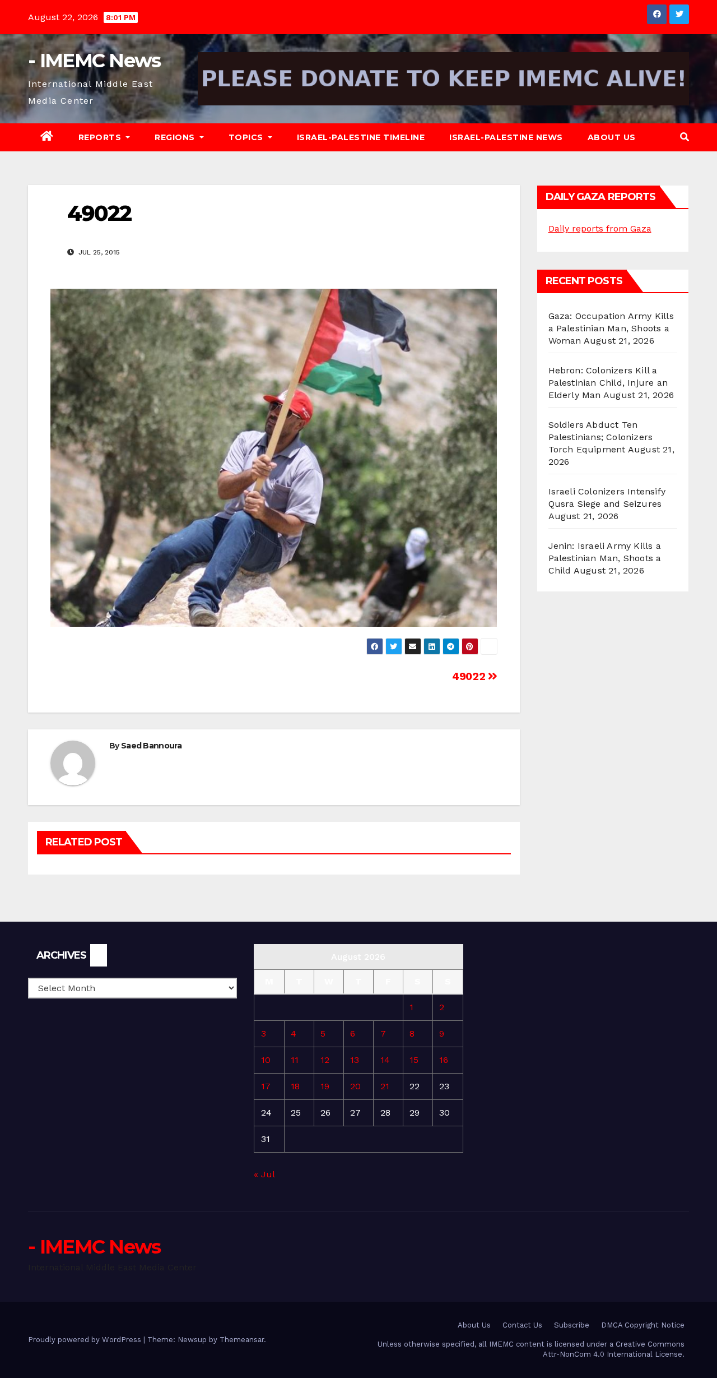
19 (324, 1086)
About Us (612, 137)
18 (295, 1086)
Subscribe (571, 1325)
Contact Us (522, 1325)
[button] (684, 137)
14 (385, 1060)
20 (355, 1086)
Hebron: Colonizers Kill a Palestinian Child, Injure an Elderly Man (608, 382)
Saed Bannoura (151, 746)
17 (266, 1086)
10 (266, 1060)
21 (384, 1086)
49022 (470, 676)
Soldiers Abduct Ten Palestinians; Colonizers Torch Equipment (600, 437)
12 (324, 1060)
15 (413, 1060)
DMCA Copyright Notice (643, 1325)
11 (295, 1060)
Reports (101, 137)
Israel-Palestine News (506, 137)
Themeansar (242, 1339)
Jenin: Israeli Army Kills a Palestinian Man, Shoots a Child (605, 558)
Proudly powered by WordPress (85, 1339)
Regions (176, 137)
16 (443, 1060)
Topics (247, 137)
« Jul (264, 1174)
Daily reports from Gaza (599, 228)
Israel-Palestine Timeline (361, 137)
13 (354, 1060)
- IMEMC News (94, 60)
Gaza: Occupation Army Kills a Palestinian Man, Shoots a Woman (611, 328)
